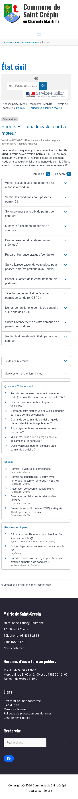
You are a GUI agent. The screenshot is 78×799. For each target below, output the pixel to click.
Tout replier (39, 173)
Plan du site (11, 705)
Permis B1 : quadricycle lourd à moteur (39, 107)
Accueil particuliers (14, 103)
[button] (36, 185)
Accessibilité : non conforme (22, 701)
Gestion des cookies (17, 718)
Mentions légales (15, 709)
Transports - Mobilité (40, 103)
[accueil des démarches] (36, 78)
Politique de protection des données (28, 713)
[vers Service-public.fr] (45, 94)
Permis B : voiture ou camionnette (31, 468)
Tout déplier (60, 173)
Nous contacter (14, 648)
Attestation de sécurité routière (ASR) (33, 488)
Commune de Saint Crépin (41, 10)
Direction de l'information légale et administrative (28, 585)
